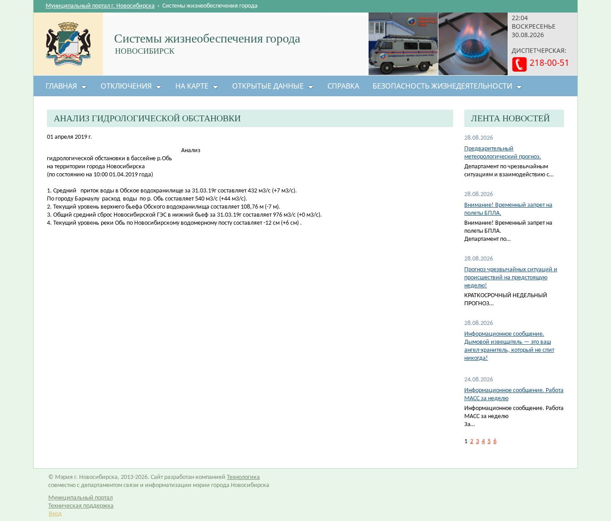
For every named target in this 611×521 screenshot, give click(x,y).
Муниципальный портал (80, 498)
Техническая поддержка (81, 506)
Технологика (243, 477)
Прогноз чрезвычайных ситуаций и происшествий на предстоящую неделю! (510, 277)
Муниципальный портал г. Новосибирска (100, 6)
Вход (55, 514)
